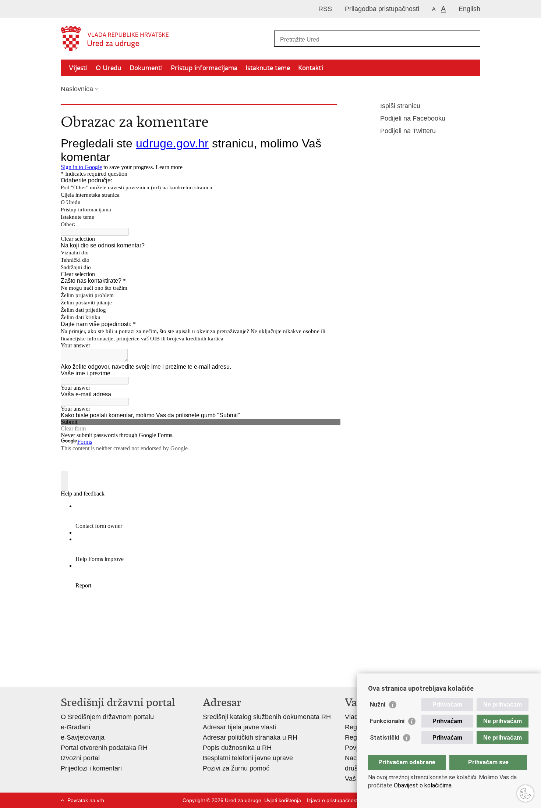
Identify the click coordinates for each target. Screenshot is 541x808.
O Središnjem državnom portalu (107, 717)
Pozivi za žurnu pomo (234, 768)
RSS (325, 8)
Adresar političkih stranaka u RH (250, 737)
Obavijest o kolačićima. (422, 785)
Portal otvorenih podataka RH (104, 747)
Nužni (377, 704)
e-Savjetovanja (83, 737)
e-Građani (75, 727)
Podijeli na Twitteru (408, 131)
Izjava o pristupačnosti (333, 800)
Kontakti (310, 68)
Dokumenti (146, 68)
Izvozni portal (80, 758)
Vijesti (78, 68)
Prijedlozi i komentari (91, 768)
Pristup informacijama (204, 68)
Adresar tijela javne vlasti (239, 727)
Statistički (384, 737)
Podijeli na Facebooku (412, 118)
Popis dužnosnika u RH (237, 747)
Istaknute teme (267, 68)
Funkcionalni (387, 721)
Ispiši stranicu (400, 106)
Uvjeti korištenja (282, 800)
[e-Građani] (92, 9)
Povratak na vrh (85, 800)
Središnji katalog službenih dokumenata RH (267, 717)
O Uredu (108, 68)
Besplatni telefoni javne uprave (248, 758)
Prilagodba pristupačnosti (382, 8)
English (469, 8)
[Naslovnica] (165, 39)
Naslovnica (77, 89)
